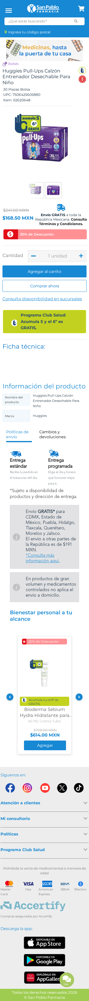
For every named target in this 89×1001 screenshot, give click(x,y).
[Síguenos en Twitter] (61, 789)
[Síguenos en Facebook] (9, 789)
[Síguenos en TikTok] (79, 789)
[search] (76, 21)
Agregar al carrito (44, 271)
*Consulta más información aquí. (43, 558)
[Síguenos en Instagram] (27, 789)
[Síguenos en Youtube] (44, 789)
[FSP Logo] (43, 10)
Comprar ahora (44, 286)
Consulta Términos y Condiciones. (63, 221)
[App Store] (44, 943)
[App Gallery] (44, 977)
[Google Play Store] (44, 960)
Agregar (45, 745)
